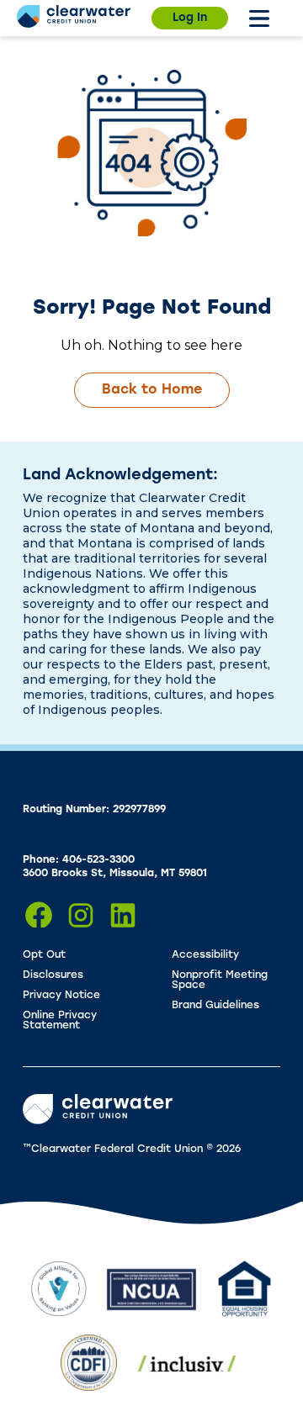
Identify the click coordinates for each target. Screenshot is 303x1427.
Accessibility (205, 955)
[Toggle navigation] (259, 18)
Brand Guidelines (215, 1006)
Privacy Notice (61, 996)
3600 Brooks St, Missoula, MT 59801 (115, 874)
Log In (190, 18)
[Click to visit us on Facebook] (39, 914)
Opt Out (44, 955)
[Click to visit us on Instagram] (81, 914)
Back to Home (152, 390)
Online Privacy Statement (60, 1021)
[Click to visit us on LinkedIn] (123, 914)
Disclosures (53, 975)
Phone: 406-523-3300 (79, 860)
